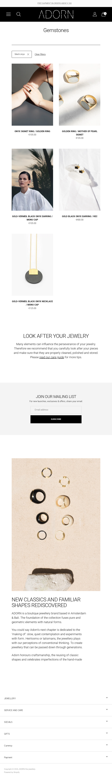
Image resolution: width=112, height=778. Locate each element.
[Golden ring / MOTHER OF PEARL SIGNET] (79, 95)
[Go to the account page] (95, 14)
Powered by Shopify (12, 772)
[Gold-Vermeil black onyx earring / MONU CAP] (32, 180)
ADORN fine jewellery (27, 769)
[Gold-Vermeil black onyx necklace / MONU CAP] (32, 265)
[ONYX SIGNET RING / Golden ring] (32, 95)
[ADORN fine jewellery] (56, 14)
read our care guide (51, 357)
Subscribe (56, 419)
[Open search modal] (19, 14)
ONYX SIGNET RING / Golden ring (32, 131)
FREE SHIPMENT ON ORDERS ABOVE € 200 (54, 3)
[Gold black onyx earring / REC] (79, 180)
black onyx (20, 54)
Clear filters (40, 54)
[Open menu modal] (8, 14)
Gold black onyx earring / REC (79, 216)
